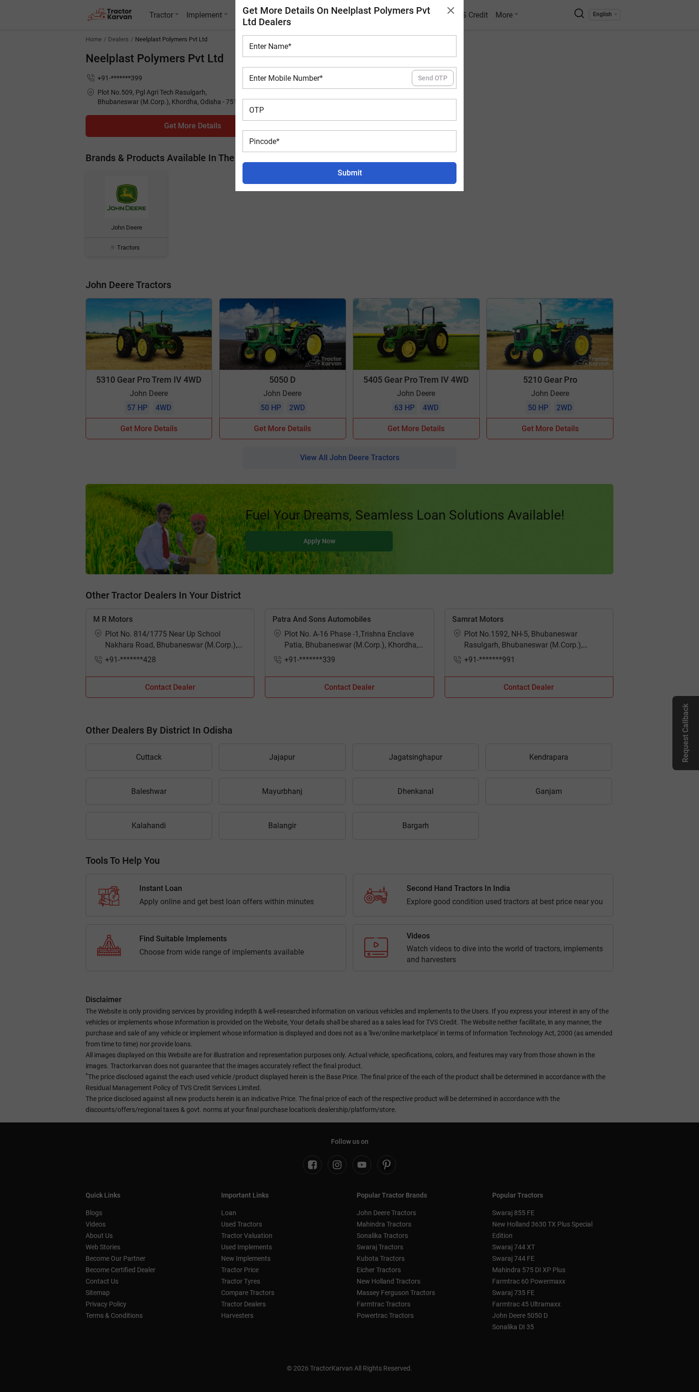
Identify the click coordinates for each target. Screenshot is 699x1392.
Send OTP (432, 78)
